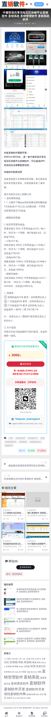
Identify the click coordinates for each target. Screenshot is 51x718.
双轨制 (28, 662)
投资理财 (7, 672)
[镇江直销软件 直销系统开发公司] (37, 499)
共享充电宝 (20, 438)
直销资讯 (32, 510)
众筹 (43, 658)
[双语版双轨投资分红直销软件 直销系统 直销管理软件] (13, 530)
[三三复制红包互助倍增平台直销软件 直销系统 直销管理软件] (13, 499)
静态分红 (23, 698)
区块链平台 (32, 438)
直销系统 (23, 442)
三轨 (23, 659)
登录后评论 (26, 567)
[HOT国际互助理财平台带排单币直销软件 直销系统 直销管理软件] (37, 530)
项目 (28, 698)
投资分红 (41, 666)
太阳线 (27, 666)
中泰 (11, 438)
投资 (33, 666)
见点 (14, 698)
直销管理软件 (10, 442)
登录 (40, 4)
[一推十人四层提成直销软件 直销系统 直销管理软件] (9, 621)
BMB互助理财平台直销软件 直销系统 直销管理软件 (30, 600)
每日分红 (34, 672)
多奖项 (9, 666)
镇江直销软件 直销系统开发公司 (37, 514)
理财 (39, 672)
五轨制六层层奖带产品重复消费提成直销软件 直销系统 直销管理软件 (31, 641)
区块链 (14, 662)
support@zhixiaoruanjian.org (27, 423)
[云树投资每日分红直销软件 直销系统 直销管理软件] (9, 631)
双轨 (20, 662)
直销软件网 (31, 694)
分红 (6, 662)
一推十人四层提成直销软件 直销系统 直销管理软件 (31, 620)
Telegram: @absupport (27, 419)
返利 (18, 698)
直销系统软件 (35, 442)
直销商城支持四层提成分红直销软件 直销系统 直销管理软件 (31, 590)
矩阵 (37, 694)
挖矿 (24, 671)
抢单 (12, 672)
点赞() (43, 451)
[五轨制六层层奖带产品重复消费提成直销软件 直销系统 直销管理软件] (9, 641)
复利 (39, 662)
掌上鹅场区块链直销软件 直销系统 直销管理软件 (31, 610)
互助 (32, 659)
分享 (23, 451)
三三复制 (7, 659)
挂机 (16, 672)
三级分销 (14, 659)
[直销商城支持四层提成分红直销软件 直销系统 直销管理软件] (9, 592)
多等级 (15, 666)
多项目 (21, 667)
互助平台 (38, 659)
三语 (20, 659)
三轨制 (28, 659)
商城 (34, 662)
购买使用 (27, 364)
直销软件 (20, 23)
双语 (42, 438)
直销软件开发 (14, 688)
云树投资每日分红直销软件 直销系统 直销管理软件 (31, 629)
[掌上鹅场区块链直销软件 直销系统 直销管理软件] (9, 611)
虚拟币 (9, 698)
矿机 (41, 694)
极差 (28, 672)
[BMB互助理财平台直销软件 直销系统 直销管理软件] (9, 602)
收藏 (32, 451)
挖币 (20, 672)
